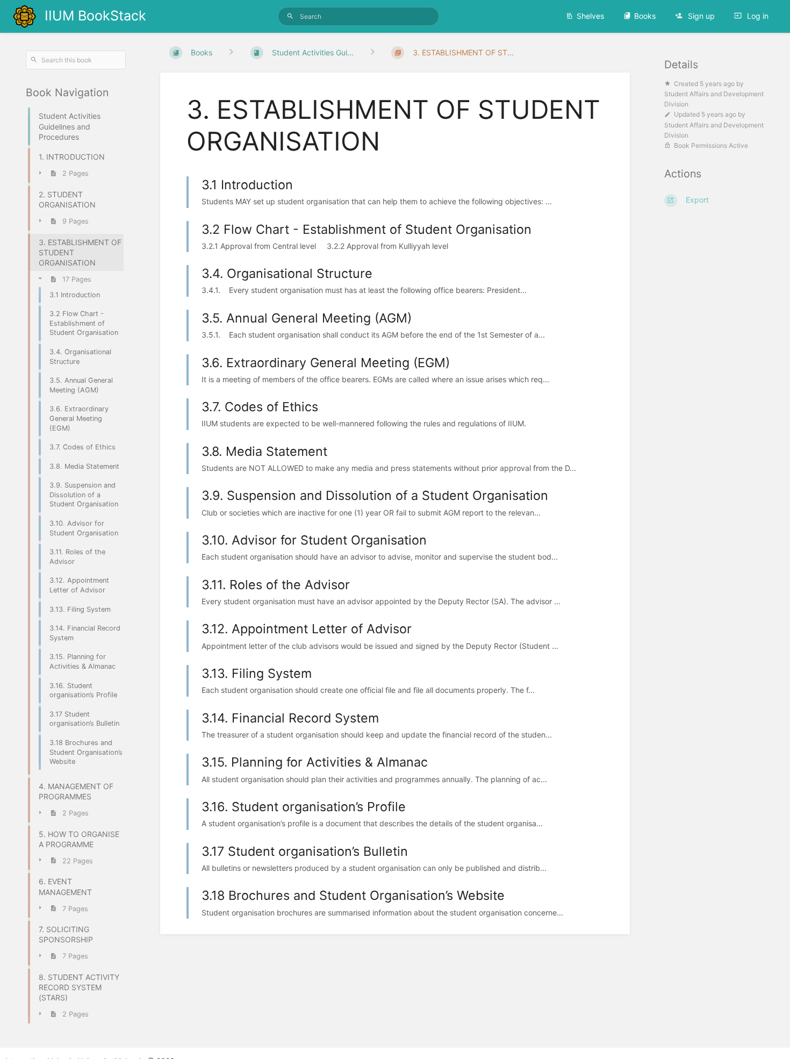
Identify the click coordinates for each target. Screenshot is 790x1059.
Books (645, 15)
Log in (757, 15)
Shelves (590, 15)
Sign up (700, 15)
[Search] (290, 16)
